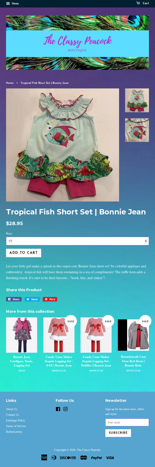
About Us (11, 409)
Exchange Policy (15, 420)
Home (10, 83)
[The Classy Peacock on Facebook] (58, 410)
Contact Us (12, 415)
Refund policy (14, 431)
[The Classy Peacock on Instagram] (65, 410)
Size (9, 233)
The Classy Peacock (88, 450)
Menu (15, 3)
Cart (145, 3)
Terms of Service (16, 426)
